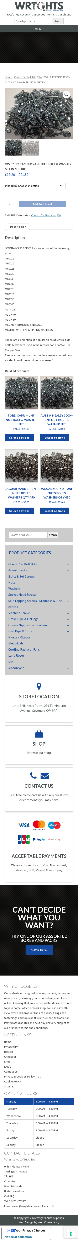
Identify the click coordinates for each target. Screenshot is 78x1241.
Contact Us (38, 14)
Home (8, 77)
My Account (23, 14)
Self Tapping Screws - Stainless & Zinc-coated (35, 604)
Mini (11, 662)
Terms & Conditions (59, 14)
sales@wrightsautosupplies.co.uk (33, 1206)
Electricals (16, 643)
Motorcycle (16, 668)
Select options (19, 437)
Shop (7, 1061)
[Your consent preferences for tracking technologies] (71, 1234)
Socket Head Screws (22, 594)
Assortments (17, 570)
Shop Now (39, 950)
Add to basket (42, 204)
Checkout (10, 1057)
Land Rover (16, 655)
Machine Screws (19, 613)
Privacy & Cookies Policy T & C (23, 1076)
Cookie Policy (12, 1081)
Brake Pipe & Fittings (23, 619)
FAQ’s (7, 1066)
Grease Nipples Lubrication (27, 625)
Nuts (11, 582)
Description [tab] (18, 227)
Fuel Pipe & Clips (20, 631)
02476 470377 (17, 1201)
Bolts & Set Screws (21, 576)
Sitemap (9, 1086)
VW (40, 77)
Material (11, 185)
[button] (66, 94)
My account (11, 1047)
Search (58, 21)
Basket (8, 1052)
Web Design (26, 1222)
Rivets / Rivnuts (19, 637)
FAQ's (10, 14)
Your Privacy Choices (30, 1230)
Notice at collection (18, 1237)
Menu (39, 29)
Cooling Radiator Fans (24, 649)
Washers (14, 588)
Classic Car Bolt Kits (25, 77)
